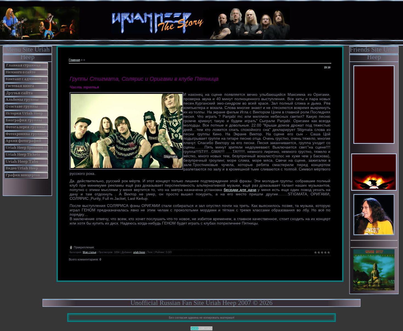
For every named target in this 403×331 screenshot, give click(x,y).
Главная (74, 59)
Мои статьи (89, 252)
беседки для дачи (240, 189)
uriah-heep (139, 252)
